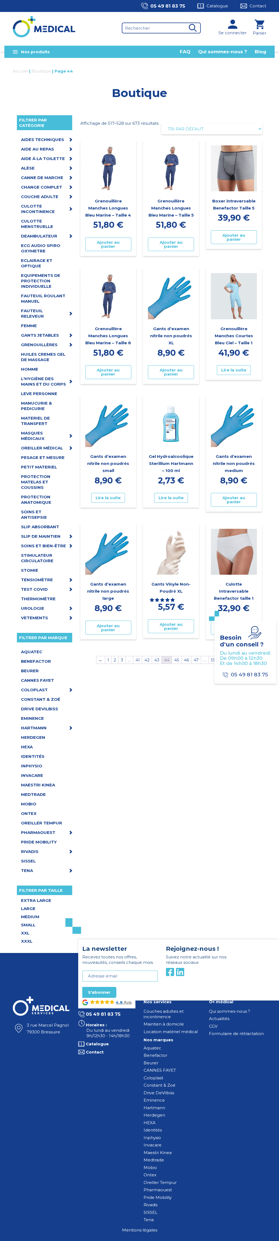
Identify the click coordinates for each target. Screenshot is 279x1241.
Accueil (20, 71)
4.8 (119, 1002)
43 (156, 659)
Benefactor (155, 1055)
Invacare (153, 1145)
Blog (260, 51)
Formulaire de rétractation (236, 1033)
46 (186, 659)
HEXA (150, 1122)
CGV (213, 1026)
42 (147, 659)
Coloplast (153, 1077)
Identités (153, 1130)
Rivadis (150, 1204)
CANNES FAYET (160, 1070)
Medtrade (154, 1159)
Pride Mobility (158, 1197)
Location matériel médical (171, 1031)
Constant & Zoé (159, 1085)
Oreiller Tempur (160, 1182)
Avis (127, 1002)
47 (196, 659)
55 (213, 659)
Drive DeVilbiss (159, 1092)
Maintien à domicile (164, 1024)
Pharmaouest (158, 1189)
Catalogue (217, 5)
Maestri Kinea (158, 1152)
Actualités (219, 1018)
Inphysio (152, 1137)
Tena (149, 1219)
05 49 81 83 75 (167, 6)
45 (176, 659)
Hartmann (154, 1107)
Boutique (41, 71)
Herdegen (154, 1115)
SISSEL (150, 1212)
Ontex (150, 1174)
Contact (258, 5)
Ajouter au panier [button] (108, 244)
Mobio (150, 1167)
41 (137, 659)
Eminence (154, 1100)
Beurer (151, 1062)
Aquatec (152, 1048)
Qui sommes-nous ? (222, 51)
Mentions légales (139, 1230)
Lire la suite (233, 370)
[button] (163, 599)
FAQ (185, 51)
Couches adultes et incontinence (164, 1014)
